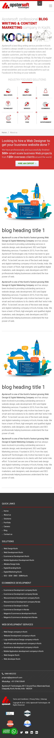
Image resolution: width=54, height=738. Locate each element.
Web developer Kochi (12, 659)
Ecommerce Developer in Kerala (16, 610)
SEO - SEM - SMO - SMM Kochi (16, 576)
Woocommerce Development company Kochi (21, 598)
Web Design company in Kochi (15, 632)
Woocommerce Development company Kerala (22, 602)
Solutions (7, 519)
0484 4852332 (10, 674)
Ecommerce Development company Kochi (20, 590)
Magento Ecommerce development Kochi (20, 613)
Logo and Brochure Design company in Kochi (21, 640)
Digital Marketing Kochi (13, 572)
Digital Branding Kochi (12, 568)
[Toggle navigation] (50, 5)
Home (4, 133)
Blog (5, 530)
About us (7, 515)
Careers (7, 526)
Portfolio (7, 523)
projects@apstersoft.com (12, 678)
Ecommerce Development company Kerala (21, 594)
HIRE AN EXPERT (26, 163)
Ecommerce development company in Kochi (21, 647)
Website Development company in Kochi (19, 636)
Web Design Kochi (11, 549)
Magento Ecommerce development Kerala (20, 617)
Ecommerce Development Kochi (16, 556)
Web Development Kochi (13, 552)
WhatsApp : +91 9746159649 (13, 681)
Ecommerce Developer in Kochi (16, 606)
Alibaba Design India (12, 564)
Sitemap (44, 699)
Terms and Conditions (20, 699)
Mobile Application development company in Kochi (23, 651)
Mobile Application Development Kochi (19, 560)
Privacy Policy (34, 699)
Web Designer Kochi (11, 655)
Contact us (8, 534)
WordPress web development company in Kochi (22, 643)
